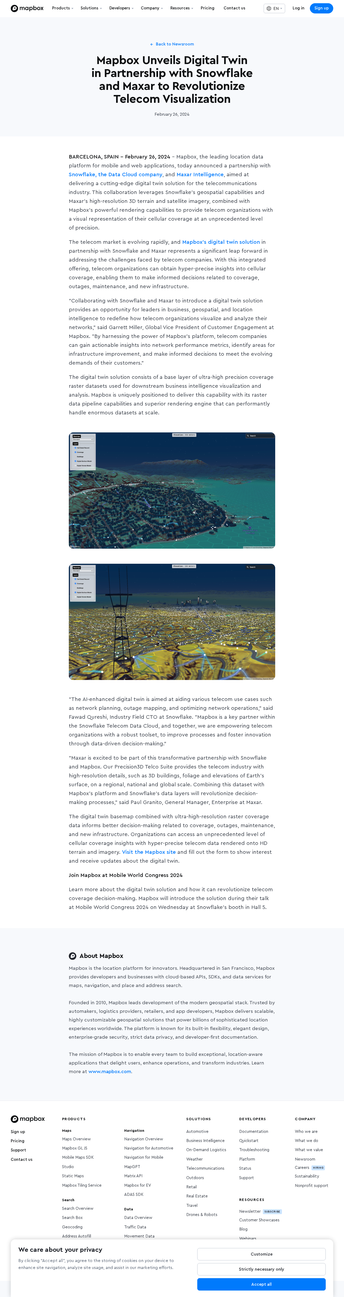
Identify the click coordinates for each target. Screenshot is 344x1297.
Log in (298, 8)
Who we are (306, 1132)
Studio (68, 1167)
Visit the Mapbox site (149, 852)
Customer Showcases (259, 1220)
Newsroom (305, 1159)
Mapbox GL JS (74, 1148)
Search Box (72, 1218)
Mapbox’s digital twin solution (221, 242)
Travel (192, 1206)
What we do (306, 1141)
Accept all (261, 1284)
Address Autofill (76, 1236)
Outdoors (195, 1178)
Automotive (197, 1132)
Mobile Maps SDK (78, 1157)
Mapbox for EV (137, 1185)
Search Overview (78, 1209)
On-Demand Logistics (206, 1150)
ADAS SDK (134, 1195)
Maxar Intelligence (200, 174)
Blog (243, 1229)
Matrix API (133, 1176)
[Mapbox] (27, 8)
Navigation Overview (143, 1139)
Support (18, 1150)
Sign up (321, 8)
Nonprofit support (311, 1186)
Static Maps (73, 1176)
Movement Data (139, 1236)
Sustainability (307, 1176)
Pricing (17, 1141)
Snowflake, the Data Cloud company (115, 174)
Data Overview (138, 1218)
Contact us (22, 1160)
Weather (194, 1159)
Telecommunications (205, 1168)
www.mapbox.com (109, 1071)
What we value (309, 1150)
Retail (191, 1187)
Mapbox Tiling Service (82, 1185)
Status (245, 1168)
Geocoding (72, 1227)
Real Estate (197, 1196)
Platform (247, 1159)
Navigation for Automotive (148, 1148)
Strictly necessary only (261, 1269)
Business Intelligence (205, 1141)
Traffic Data (135, 1227)
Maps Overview (76, 1139)
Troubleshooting (254, 1150)
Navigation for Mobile (143, 1157)
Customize (262, 1254)
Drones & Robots (201, 1215)
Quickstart (249, 1141)
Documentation (253, 1132)
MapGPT (132, 1167)
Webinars (247, 1239)
